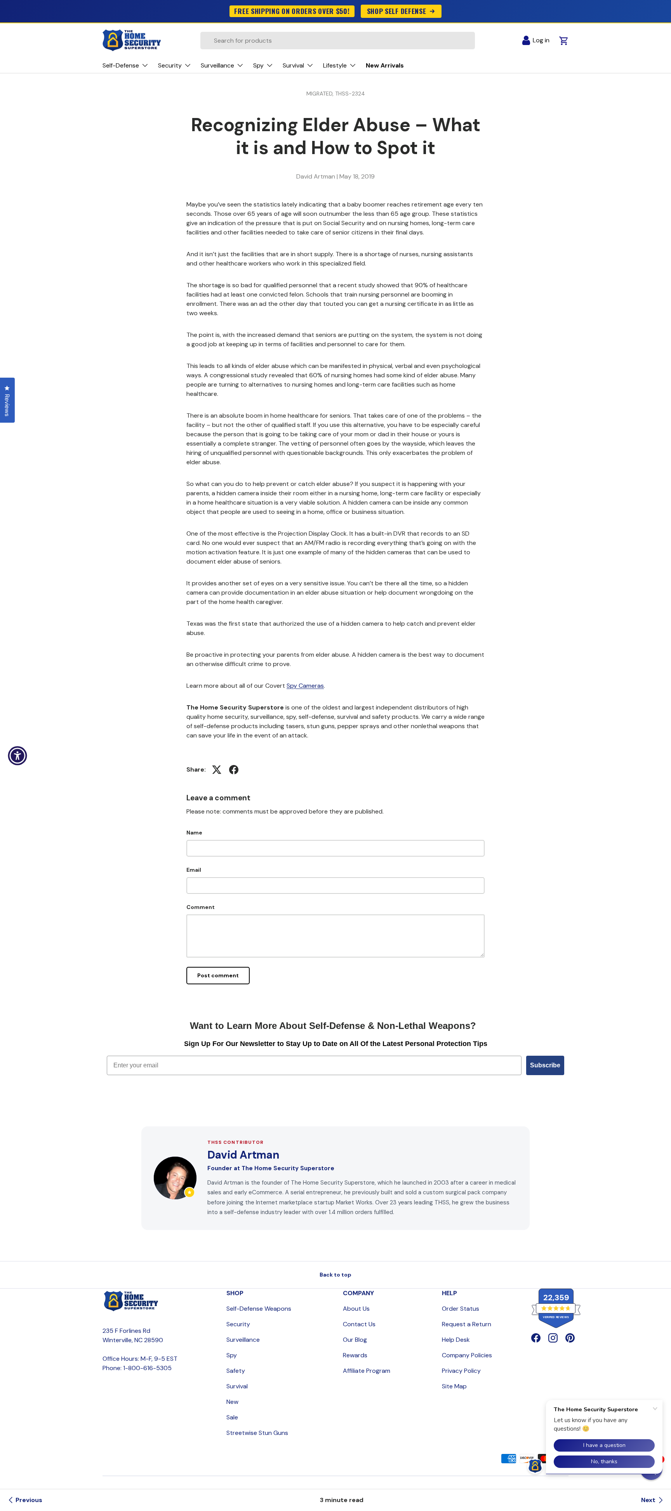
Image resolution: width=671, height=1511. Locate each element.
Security (238, 1324)
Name (194, 832)
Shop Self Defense (396, 11)
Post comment (218, 975)
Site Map (454, 1386)
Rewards (355, 1355)
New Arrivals (385, 65)
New (232, 1402)
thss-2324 (350, 93)
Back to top (335, 1274)
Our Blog (355, 1340)
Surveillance (243, 1340)
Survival (237, 1386)
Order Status (460, 1309)
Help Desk (456, 1340)
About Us (356, 1309)
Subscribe (545, 1065)
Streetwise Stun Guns (257, 1433)
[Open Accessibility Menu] (17, 755)
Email (193, 869)
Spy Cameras (305, 686)
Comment (200, 907)
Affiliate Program (366, 1371)
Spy (231, 1355)
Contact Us (359, 1324)
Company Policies (467, 1355)
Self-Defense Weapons (258, 1309)
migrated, (320, 93)
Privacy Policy (461, 1371)
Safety (235, 1371)
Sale (232, 1417)
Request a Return (466, 1324)
